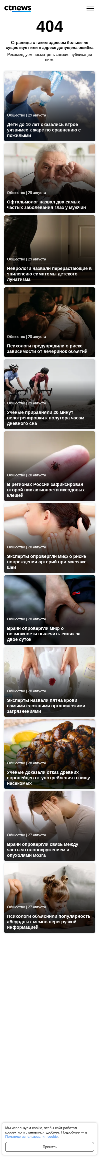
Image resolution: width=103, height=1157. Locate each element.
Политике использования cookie (31, 1137)
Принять (49, 1147)
